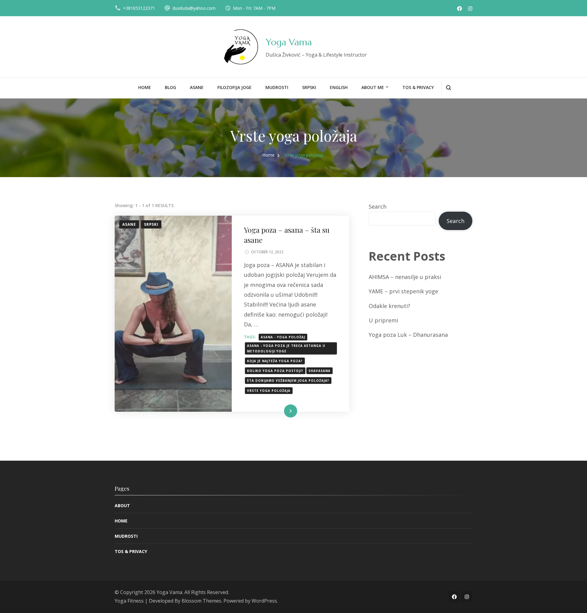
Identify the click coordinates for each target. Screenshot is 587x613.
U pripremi (383, 320)
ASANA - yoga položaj (283, 337)
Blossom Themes (201, 600)
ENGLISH (339, 87)
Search (377, 206)
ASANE (197, 87)
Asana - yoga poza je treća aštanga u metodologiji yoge (286, 348)
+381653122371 (139, 8)
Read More (281, 411)
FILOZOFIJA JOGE (234, 87)
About (122, 505)
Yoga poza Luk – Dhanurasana (408, 334)
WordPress (264, 600)
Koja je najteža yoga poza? (275, 361)
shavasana (319, 371)
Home (144, 87)
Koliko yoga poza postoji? (275, 371)
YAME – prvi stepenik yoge (403, 291)
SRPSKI (309, 87)
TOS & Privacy (418, 87)
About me (372, 87)
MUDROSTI (276, 87)
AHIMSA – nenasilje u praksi (405, 276)
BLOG (170, 87)
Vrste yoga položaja (268, 390)
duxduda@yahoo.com (194, 8)
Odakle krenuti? (389, 306)
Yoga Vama (289, 42)
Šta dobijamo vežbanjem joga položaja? (288, 380)
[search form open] (448, 88)
